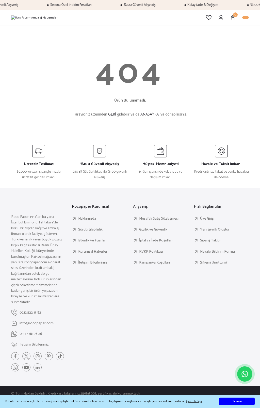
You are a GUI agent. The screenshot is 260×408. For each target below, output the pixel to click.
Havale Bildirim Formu (217, 251)
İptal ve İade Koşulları (155, 240)
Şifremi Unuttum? (214, 262)
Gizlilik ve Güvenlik (153, 229)
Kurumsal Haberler (92, 251)
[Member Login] (221, 17)
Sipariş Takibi (210, 240)
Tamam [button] (237, 401)
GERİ (112, 114)
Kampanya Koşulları (154, 262)
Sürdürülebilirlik (90, 229)
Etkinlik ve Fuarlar (92, 240)
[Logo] (34, 17)
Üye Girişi (207, 218)
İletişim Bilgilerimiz (92, 262)
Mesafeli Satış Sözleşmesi (158, 218)
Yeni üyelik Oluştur (215, 229)
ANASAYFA (149, 114)
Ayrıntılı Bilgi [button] (194, 401)
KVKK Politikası (151, 251)
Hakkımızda (87, 218)
